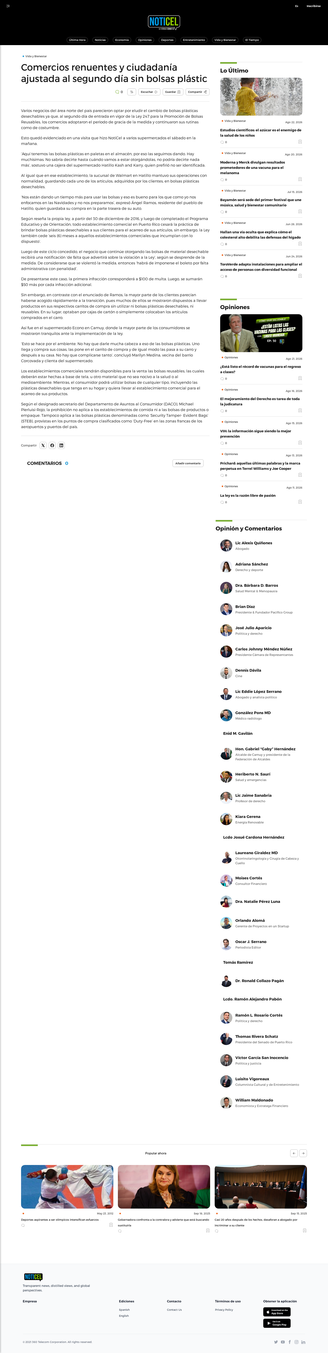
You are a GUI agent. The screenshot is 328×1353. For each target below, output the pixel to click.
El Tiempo (252, 40)
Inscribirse (314, 6)
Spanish (124, 1309)
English (124, 1315)
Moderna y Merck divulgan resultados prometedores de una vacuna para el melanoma (252, 167)
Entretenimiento (194, 40)
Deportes (167, 40)
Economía (122, 40)
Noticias (100, 40)
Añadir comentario (188, 463)
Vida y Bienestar (225, 40)
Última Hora (77, 40)
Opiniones (145, 40)
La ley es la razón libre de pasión (248, 495)
